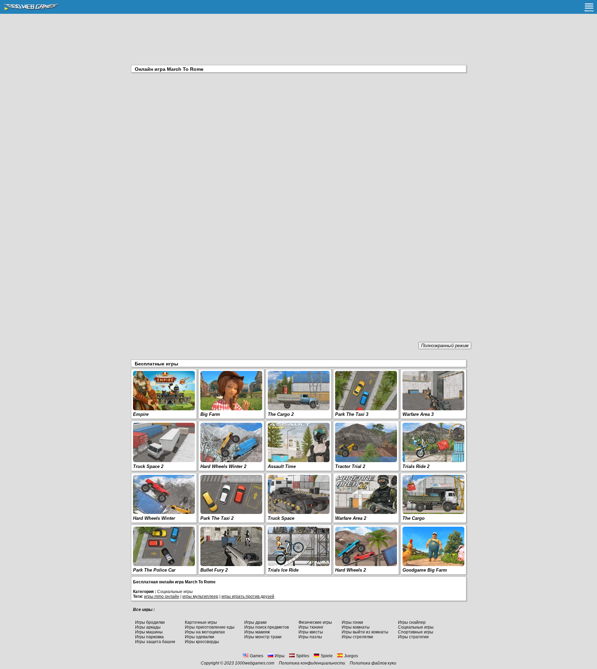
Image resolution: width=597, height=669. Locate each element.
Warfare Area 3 (418, 414)
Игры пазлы (310, 636)
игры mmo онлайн (161, 596)
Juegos (351, 655)
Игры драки (255, 622)
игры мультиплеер (200, 596)
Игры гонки (352, 622)
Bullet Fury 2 (214, 570)
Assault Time (282, 466)
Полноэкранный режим (444, 345)
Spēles (302, 655)
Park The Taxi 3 (351, 414)
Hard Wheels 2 (350, 570)
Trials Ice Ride (283, 570)
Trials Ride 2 (415, 466)
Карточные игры (201, 622)
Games (256, 655)
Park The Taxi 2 (217, 518)
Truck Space (281, 518)
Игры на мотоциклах (205, 632)
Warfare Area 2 (350, 518)
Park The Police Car (154, 570)
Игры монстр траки (263, 636)
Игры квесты (310, 632)
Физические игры (315, 622)
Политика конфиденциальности (312, 663)
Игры (280, 655)
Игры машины (149, 632)
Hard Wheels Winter (154, 518)
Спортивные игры (415, 632)
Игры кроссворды (202, 641)
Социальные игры (416, 627)
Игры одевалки (199, 636)
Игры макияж (257, 632)
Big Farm (210, 414)
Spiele (327, 655)
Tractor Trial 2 (350, 466)
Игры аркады (148, 627)
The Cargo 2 (281, 414)
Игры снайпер (412, 622)
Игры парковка (149, 636)
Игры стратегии (413, 636)
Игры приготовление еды (210, 627)
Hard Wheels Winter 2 (223, 466)
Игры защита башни (155, 641)
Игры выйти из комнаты (365, 632)
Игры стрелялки (357, 636)
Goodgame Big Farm (424, 570)
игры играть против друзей (247, 596)
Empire (141, 414)
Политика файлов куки (373, 663)
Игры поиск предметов (266, 627)
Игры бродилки (150, 622)
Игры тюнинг (310, 627)
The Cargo (413, 518)
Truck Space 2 (148, 466)
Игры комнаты (356, 627)
